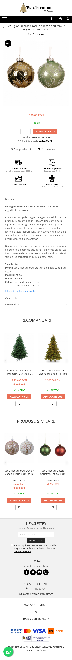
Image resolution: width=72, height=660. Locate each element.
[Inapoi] (2, 27)
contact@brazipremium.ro (37, 593)
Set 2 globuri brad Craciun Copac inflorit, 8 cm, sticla (19, 472)
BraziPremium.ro (36, 33)
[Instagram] (46, 572)
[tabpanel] (36, 73)
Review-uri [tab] (12, 304)
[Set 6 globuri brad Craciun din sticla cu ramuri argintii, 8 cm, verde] (36, 73)
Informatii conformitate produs (20, 290)
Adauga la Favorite (22, 149)
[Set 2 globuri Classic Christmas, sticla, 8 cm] (53, 448)
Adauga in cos (45, 131)
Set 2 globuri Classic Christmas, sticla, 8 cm (52, 472)
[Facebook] (26, 572)
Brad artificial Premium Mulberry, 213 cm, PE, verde (19, 372)
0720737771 (38, 589)
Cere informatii (48, 149)
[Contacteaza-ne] (52, 19)
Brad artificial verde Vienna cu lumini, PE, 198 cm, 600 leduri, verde (53, 372)
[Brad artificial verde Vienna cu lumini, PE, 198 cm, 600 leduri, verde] (53, 348)
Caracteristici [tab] (11, 298)
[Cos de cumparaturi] (60, 19)
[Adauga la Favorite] (19, 403)
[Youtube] (39, 572)
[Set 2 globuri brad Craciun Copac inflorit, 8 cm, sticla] (19, 448)
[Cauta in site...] (68, 19)
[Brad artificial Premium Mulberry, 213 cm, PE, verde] (19, 348)
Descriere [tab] (9, 199)
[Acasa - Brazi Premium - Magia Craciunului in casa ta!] (36, 8)
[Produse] (5, 19)
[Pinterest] (33, 572)
